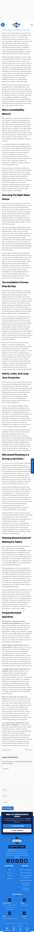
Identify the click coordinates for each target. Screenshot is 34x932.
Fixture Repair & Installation (26, 884)
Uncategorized (18, 30)
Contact (7, 930)
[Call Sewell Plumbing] (3, 25)
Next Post (29, 750)
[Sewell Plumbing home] (17, 841)
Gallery (9, 875)
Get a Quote (18, 830)
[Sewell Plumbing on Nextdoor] (26, 861)
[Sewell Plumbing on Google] (12, 861)
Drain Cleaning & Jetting (25, 880)
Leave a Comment (7, 30)
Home (9, 869)
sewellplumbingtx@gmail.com (10, 918)
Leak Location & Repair (26, 872)
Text (20, 930)
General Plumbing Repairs (25, 869)
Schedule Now (32, 466)
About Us (9, 872)
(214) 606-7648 (18, 826)
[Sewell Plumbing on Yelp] (21, 861)
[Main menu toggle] (32, 25)
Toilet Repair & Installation (25, 889)
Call (14, 930)
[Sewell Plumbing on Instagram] (17, 861)
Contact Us (9, 878)
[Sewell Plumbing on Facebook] (8, 861)
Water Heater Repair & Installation (26, 876)
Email (27, 930)
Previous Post (6, 750)
